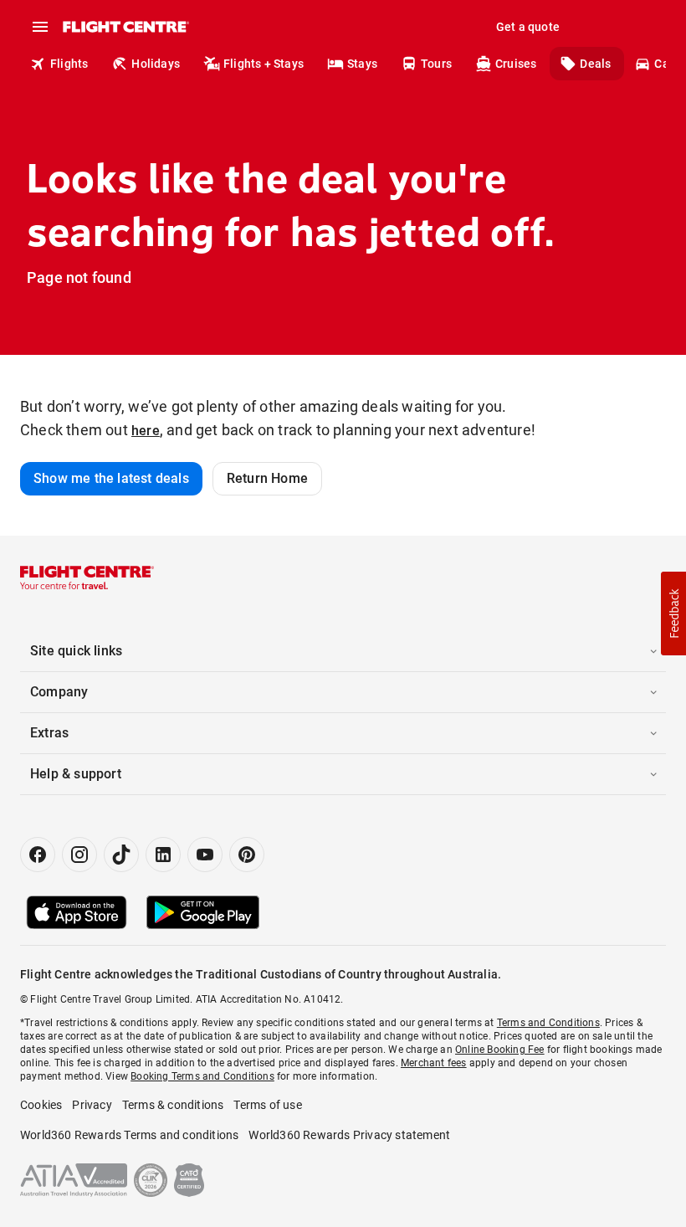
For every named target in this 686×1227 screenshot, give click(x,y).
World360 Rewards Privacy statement (349, 1135)
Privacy (91, 1104)
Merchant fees (434, 1063)
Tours (436, 63)
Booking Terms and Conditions (202, 1076)
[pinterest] (246, 854)
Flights (69, 63)
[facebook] (37, 854)
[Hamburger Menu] (40, 27)
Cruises (515, 63)
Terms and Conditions (548, 1023)
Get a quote (528, 26)
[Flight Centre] (125, 26)
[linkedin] (163, 854)
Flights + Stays (263, 63)
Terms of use (267, 1104)
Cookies (41, 1104)
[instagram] (79, 854)
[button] (673, 613)
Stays (362, 63)
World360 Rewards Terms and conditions (129, 1135)
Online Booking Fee (500, 1049)
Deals (595, 63)
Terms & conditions (173, 1104)
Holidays (155, 63)
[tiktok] (121, 854)
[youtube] (205, 854)
